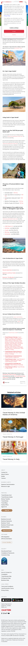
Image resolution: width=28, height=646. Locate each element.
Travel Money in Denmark (11, 340)
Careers (3, 478)
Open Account (7, 530)
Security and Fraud (6, 551)
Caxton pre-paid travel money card (15, 136)
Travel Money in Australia (16, 364)
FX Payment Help (6, 578)
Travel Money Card (6, 495)
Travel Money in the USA (11, 352)
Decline (14, 34)
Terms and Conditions (7, 586)
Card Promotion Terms (7, 588)
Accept (14, 31)
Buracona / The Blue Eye (8, 277)
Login (18, 321)
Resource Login (5, 486)
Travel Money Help (6, 576)
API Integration (5, 536)
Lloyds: (6, 230)
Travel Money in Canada (13, 353)
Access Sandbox (6, 542)
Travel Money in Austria (13, 341)
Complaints (4, 574)
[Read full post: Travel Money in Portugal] (14, 425)
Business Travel (5, 523)
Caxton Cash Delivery (17, 317)
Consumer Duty (5, 555)
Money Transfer (5, 499)
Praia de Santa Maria (7, 270)
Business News (5, 527)
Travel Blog (4, 503)
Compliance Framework (7, 553)
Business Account (6, 519)
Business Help (5, 580)
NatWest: (7, 228)
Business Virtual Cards (7, 525)
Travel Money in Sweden (14, 339)
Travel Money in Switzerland (12, 348)
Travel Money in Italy (11, 459)
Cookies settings (14, 27)
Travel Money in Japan (16, 360)
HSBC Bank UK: (9, 226)
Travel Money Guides (13, 332)
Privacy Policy (7, 15)
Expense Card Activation (8, 484)
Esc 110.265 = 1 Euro (18, 48)
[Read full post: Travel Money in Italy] (14, 447)
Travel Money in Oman (11, 361)
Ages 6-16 (4, 506)
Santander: (8, 234)
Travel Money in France (13, 337)
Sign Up (7, 510)
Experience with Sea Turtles (9, 272)
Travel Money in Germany (16, 343)
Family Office (4, 504)
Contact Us (4, 472)
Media (3, 476)
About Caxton (5, 474)
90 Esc (21, 203)
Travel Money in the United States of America (14, 414)
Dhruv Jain (7, 382)
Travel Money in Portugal (16, 347)
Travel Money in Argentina (12, 357)
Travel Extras (4, 501)
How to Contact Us (6, 572)
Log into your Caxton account (9, 374)
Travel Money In (7, 409)
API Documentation (6, 538)
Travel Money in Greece (11, 344)
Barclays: (7, 232)
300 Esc (16, 192)
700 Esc (21, 201)
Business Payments (6, 521)
